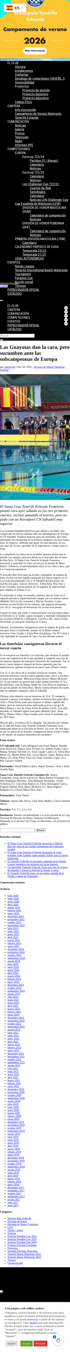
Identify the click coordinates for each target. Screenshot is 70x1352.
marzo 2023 (13, 1008)
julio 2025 (12, 928)
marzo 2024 (13, 976)
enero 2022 (13, 1050)
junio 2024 (13, 967)
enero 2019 (13, 1154)
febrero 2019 (14, 1151)
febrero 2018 (14, 1181)
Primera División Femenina (22, 1245)
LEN (10, 1227)
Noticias (20, 125)
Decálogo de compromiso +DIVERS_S (40, 78)
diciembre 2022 (15, 1017)
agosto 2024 (13, 961)
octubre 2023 (14, 988)
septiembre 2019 (16, 1131)
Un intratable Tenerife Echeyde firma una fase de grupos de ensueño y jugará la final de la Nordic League (37, 869)
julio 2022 (12, 1032)
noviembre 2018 (16, 1160)
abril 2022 (12, 1041)
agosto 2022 (13, 1029)
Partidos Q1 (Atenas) (44, 161)
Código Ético (23, 102)
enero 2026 (13, 913)
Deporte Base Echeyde (19, 1218)
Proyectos (12, 1248)
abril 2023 (12, 1005)
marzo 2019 (13, 1148)
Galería (19, 129)
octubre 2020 (14, 1095)
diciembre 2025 (15, 916)
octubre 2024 (14, 955)
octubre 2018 (14, 1163)
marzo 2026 (13, 907)
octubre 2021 (14, 1059)
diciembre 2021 (15, 1053)
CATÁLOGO (14, 294)
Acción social (24, 282)
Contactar (21, 75)
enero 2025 (13, 946)
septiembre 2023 (16, 991)
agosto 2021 (13, 1065)
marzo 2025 (13, 940)
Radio (18, 141)
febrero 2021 (14, 1083)
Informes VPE (24, 145)
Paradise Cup (24, 278)
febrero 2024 (14, 979)
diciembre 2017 (15, 1187)
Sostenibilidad (24, 82)
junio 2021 (13, 1071)
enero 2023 (13, 1014)
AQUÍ (33, 1322)
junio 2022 (13, 1035)
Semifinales (38, 192)
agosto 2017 (13, 1199)
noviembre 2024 (16, 952)
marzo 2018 (13, 1178)
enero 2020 (13, 1119)
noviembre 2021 (16, 1056)
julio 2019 (12, 1137)
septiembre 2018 (16, 1166)
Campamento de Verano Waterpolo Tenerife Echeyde (38, 116)
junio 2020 (13, 1107)
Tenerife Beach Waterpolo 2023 (24, 1254)
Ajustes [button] (11, 1343)
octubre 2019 (14, 1128)
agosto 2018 (13, 1169)
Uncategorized (15, 1263)
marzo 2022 (13, 1044)
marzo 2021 (13, 1080)
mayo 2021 (13, 1074)
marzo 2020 (13, 1113)
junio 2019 (13, 1140)
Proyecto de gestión (36, 90)
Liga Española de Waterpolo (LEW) (38, 204)
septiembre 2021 (16, 1062)
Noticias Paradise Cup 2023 (22, 1239)
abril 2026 (12, 904)
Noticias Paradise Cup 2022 (22, 1236)
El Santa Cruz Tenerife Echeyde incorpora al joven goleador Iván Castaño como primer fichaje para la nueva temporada (37, 855)
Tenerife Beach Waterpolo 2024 (24, 1257)
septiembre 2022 (16, 1026)
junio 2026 (13, 898)
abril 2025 (12, 937)
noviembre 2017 (16, 1190)
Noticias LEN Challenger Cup (49, 200)
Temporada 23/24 (34, 251)
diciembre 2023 (15, 985)
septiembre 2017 (16, 1196)
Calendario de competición (48, 215)
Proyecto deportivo (35, 94)
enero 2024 (13, 982)
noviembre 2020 (16, 1092)
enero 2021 (13, 1086)
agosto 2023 (13, 994)
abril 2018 (12, 1175)
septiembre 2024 (16, 958)
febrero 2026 (14, 910)
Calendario (37, 165)
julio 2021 (12, 1068)
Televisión (22, 137)
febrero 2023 (14, 1011)
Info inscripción (25, 110)
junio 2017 (13, 1205)
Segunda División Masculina (22, 1251)
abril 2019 (12, 1146)
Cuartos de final (40, 188)
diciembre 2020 (15, 1089)
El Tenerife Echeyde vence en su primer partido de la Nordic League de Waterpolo (35, 875)
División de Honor (17, 1221)
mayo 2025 (13, 934)
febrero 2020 (14, 1116)
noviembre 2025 (16, 919)
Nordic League (24, 266)
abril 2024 (12, 973)
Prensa (19, 133)
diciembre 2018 (15, 1157)
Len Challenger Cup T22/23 (40, 184)
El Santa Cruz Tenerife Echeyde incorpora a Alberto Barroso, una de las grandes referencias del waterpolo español (35, 846)
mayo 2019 (13, 1143)
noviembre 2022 (16, 1020)
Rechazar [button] (40, 1343)
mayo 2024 (13, 970)
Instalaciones (24, 71)
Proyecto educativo (35, 98)
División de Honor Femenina (49, 367)
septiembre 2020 (16, 1098)
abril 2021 (12, 1077)
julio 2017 (12, 1202)
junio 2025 (13, 931)
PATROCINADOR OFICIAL (23, 290)
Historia (20, 67)
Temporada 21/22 (34, 254)
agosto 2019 (13, 1134)
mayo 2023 (13, 1002)
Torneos (20, 286)
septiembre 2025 (16, 925)
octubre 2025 (14, 922)
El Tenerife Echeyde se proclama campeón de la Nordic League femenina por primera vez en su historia (36, 863)
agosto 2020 (13, 1101)
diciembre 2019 (15, 1122)
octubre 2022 (14, 1023)
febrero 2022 (14, 1047)
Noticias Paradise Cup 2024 (22, 1242)
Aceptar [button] (26, 1343)
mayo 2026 (13, 901)
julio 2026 (12, 895)
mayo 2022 (13, 1038)
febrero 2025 (14, 943)
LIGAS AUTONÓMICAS (29, 258)
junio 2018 (13, 1172)
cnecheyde (9, 367)
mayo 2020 (13, 1110)
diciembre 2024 (15, 949)
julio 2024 (12, 964)
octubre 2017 (14, 1193)
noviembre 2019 (16, 1125)
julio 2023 (12, 997)
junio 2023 (13, 999)
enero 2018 (13, 1184)
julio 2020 (12, 1104)
